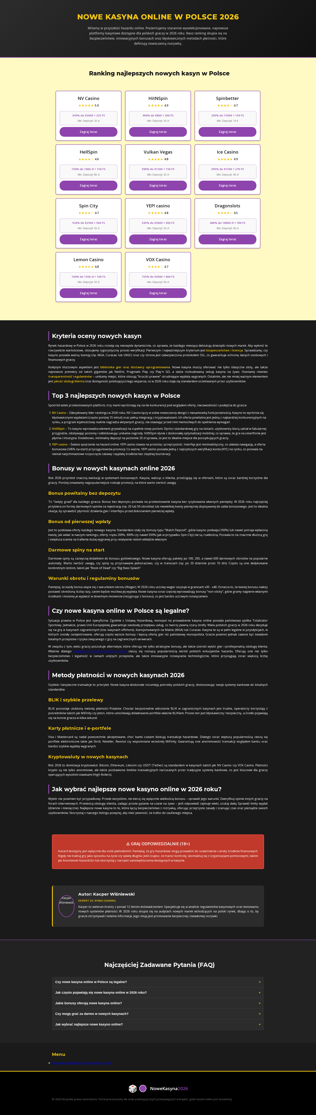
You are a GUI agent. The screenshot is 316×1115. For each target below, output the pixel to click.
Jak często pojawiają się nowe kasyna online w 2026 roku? (101, 992)
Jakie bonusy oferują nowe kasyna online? (88, 1003)
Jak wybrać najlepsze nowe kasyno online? (89, 1024)
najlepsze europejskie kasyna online (100, 651)
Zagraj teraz (88, 132)
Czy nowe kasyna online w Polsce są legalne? (91, 982)
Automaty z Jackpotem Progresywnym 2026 (81, 1063)
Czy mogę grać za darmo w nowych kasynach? (92, 1014)
